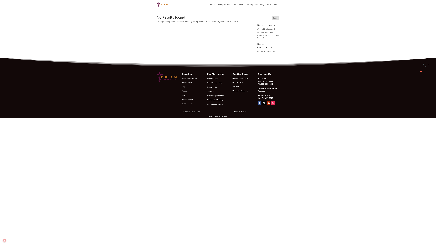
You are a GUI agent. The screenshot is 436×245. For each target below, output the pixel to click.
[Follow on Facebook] (259, 103)
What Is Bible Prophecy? (266, 29)
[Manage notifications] (4, 240)
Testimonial (238, 5)
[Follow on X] (264, 103)
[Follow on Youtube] (268, 103)
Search (275, 18)
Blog (262, 5)
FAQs (269, 5)
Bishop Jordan (224, 5)
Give (183, 95)
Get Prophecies (187, 104)
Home (212, 5)
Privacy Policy (187, 82)
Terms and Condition (191, 112)
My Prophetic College (215, 104)
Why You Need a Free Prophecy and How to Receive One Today (268, 35)
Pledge (184, 91)
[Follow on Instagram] (273, 103)
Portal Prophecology (215, 83)
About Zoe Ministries (189, 78)
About (276, 5)
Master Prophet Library (215, 96)
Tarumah (210, 91)
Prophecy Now (212, 87)
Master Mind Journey (215, 100)
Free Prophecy (252, 5)
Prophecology (212, 78)
